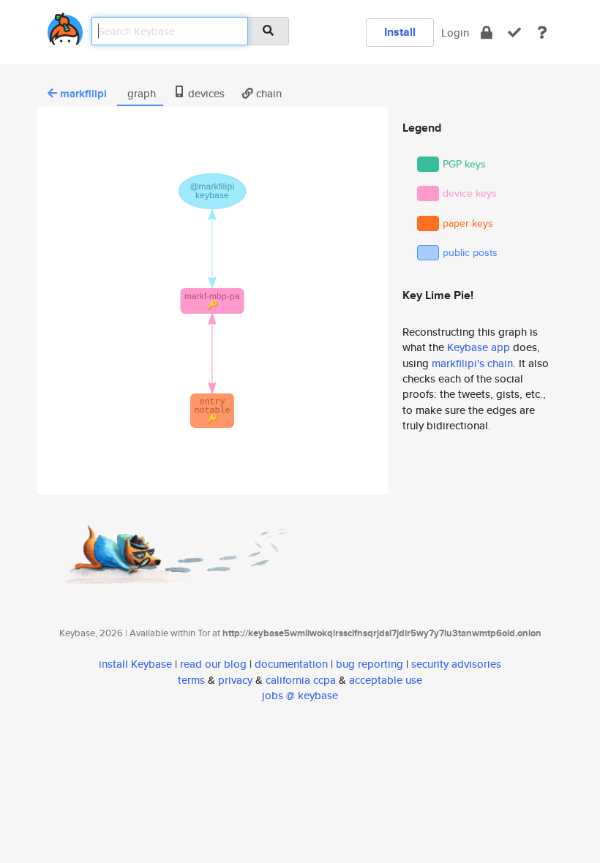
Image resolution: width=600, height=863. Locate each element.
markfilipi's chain (472, 363)
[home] (65, 26)
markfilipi (83, 94)
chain (267, 93)
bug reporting (369, 663)
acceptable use (385, 679)
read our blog (213, 663)
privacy (235, 679)
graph (140, 93)
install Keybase (135, 663)
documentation (291, 663)
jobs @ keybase (300, 695)
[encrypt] (486, 32)
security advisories (456, 663)
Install (400, 31)
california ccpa (301, 679)
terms (191, 679)
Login (455, 32)
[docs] (542, 32)
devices (205, 93)
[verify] (514, 32)
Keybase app (478, 347)
